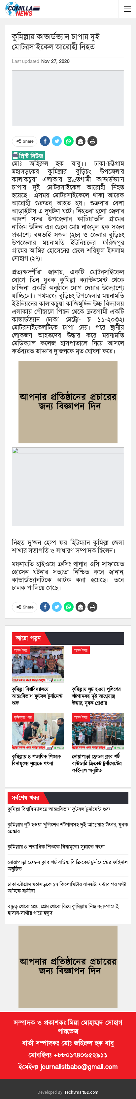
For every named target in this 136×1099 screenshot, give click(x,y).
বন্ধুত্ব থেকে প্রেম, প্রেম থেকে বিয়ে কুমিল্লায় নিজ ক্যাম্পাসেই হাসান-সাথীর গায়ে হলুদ (63, 910)
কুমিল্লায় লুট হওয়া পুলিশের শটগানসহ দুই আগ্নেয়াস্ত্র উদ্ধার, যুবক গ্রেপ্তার (68, 828)
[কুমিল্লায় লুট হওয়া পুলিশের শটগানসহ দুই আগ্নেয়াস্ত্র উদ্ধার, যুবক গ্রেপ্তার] (98, 664)
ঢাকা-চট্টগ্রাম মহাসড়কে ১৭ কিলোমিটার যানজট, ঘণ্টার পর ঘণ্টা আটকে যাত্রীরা (67, 888)
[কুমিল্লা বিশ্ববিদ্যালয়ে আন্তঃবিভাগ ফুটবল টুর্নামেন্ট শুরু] (38, 664)
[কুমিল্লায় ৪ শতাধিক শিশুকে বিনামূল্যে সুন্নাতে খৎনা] (38, 731)
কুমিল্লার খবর (23, 717)
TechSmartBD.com (81, 1092)
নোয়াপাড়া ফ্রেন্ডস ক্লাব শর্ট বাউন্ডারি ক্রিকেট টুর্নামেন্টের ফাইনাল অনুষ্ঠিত (68, 866)
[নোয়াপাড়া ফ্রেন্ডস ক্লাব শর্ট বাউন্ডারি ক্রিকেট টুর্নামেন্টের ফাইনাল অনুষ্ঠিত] (98, 731)
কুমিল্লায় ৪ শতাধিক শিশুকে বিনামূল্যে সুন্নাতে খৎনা (56, 846)
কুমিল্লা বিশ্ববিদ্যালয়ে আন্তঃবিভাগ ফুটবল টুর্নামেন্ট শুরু (59, 809)
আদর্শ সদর (20, 650)
